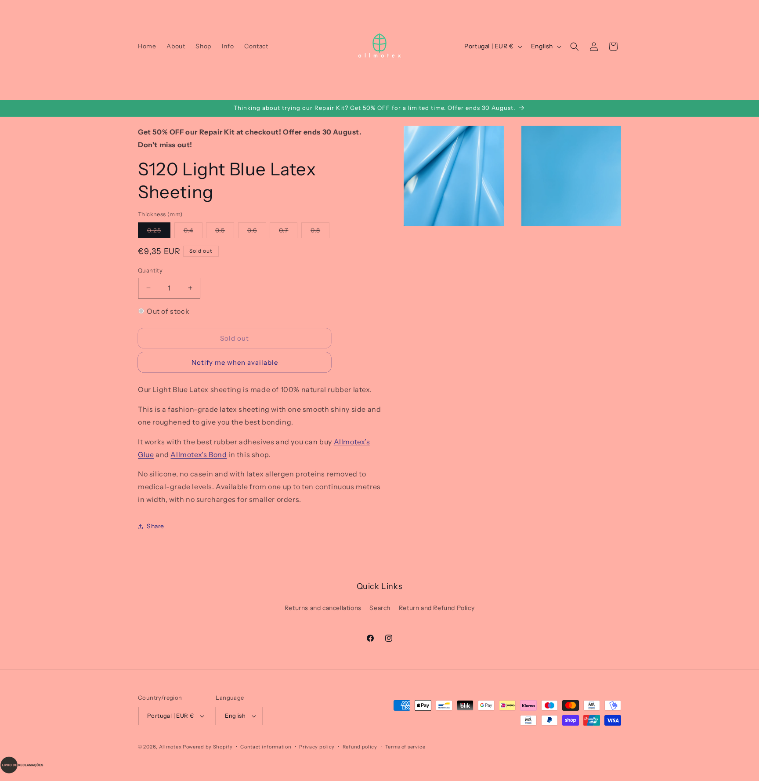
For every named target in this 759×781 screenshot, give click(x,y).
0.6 (256, 232)
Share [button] (155, 526)
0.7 (288, 232)
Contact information (265, 747)
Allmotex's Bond (198, 454)
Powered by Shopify (208, 747)
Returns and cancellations (323, 608)
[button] (574, 46)
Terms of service (405, 747)
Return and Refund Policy (436, 608)
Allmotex (170, 747)
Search (379, 608)
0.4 (193, 232)
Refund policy (360, 747)
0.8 (320, 232)
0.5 (224, 232)
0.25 (158, 232)
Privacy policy (317, 747)
